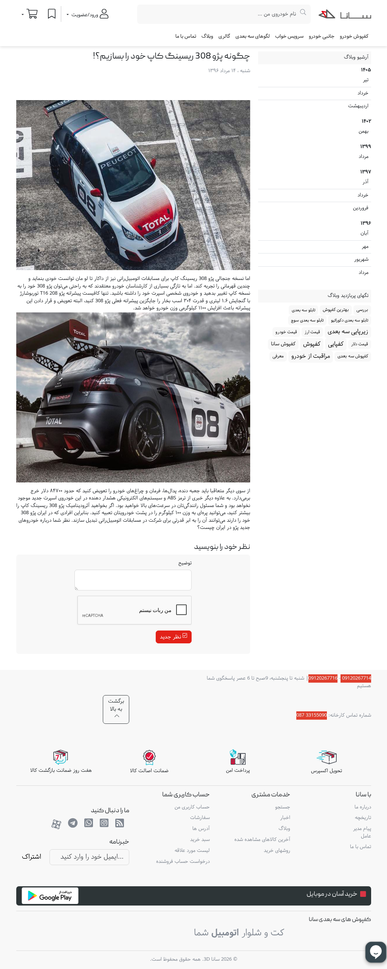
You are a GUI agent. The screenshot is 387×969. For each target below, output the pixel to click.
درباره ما (362, 807)
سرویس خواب (289, 36)
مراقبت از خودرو (310, 356)
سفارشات (200, 818)
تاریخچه (363, 818)
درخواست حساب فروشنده (183, 862)
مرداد (315, 157)
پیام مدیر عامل (362, 833)
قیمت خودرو (286, 332)
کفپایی (336, 344)
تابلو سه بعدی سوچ (307, 320)
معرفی (278, 356)
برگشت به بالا (116, 705)
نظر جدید (171, 637)
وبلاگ (207, 36)
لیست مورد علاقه (192, 851)
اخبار (285, 818)
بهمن (315, 131)
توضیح (185, 563)
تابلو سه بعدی (303, 310)
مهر (315, 247)
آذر (315, 182)
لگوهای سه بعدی (252, 36)
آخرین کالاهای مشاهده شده (262, 840)
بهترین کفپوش (336, 310)
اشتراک (31, 857)
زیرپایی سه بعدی (348, 332)
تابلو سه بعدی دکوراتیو (349, 320)
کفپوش (311, 344)
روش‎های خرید (277, 851)
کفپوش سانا (283, 344)
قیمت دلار (359, 344)
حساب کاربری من (192, 807)
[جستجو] (303, 14)
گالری (224, 36)
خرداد (315, 93)
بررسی (362, 310)
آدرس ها (201, 829)
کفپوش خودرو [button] (354, 36)
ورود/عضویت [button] (85, 15)
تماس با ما (185, 36)
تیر (315, 80)
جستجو (282, 807)
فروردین (315, 208)
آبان (315, 233)
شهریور (315, 259)
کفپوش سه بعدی (352, 356)
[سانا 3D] (345, 15)
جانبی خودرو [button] (321, 36)
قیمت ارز (312, 332)
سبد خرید (200, 840)
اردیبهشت (315, 106)
